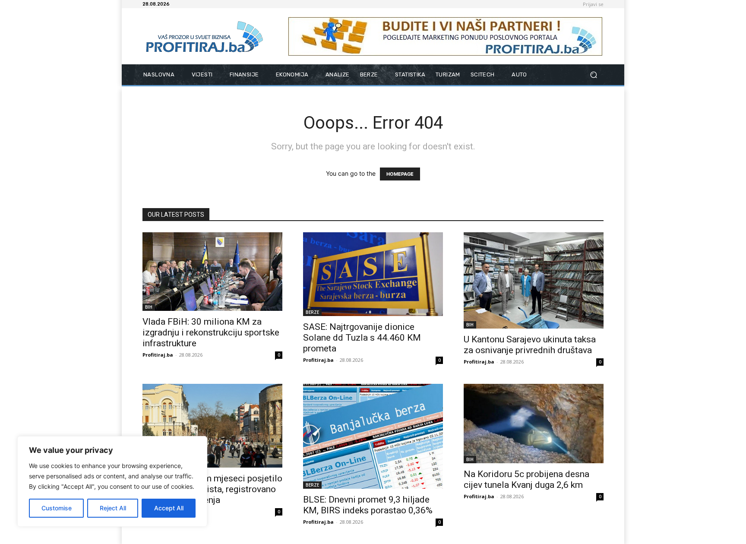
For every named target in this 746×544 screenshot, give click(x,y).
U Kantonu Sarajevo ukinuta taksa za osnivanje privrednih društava (530, 344)
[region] (112, 481)
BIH (148, 307)
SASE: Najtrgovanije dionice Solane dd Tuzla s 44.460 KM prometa (362, 338)
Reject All (113, 508)
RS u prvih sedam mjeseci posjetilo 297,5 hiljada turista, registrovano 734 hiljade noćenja (212, 489)
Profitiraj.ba (157, 354)
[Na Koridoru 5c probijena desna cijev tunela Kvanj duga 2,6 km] (534, 424)
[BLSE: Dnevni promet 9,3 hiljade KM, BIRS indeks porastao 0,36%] (373, 436)
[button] (593, 75)
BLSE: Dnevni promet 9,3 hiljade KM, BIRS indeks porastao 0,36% (368, 505)
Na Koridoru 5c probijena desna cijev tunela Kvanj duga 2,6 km (526, 479)
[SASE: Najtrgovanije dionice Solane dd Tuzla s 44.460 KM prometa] (373, 274)
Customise (56, 508)
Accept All (168, 508)
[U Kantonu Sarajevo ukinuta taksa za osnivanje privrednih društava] (534, 280)
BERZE (312, 312)
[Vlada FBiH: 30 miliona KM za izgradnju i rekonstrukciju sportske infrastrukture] (212, 271)
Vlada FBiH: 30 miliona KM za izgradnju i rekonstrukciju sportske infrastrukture (210, 332)
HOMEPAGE (400, 174)
